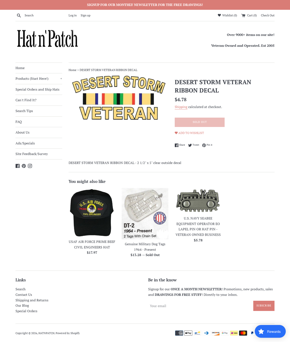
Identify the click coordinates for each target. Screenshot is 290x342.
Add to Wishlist (191, 133)
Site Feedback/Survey (31, 153)
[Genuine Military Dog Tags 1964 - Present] (145, 213)
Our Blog (22, 305)
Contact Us (23, 294)
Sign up (85, 15)
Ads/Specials (25, 143)
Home (20, 68)
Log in (73, 15)
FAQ (18, 121)
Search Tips (24, 110)
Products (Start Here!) (38, 78)
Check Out (268, 15)
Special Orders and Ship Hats (37, 89)
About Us (22, 132)
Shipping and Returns (31, 300)
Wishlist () (229, 15)
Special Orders (26, 311)
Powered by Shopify (68, 333)
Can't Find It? (26, 100)
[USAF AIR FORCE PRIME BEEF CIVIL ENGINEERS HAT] (92, 212)
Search (20, 289)
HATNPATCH (46, 333)
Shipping (181, 107)
